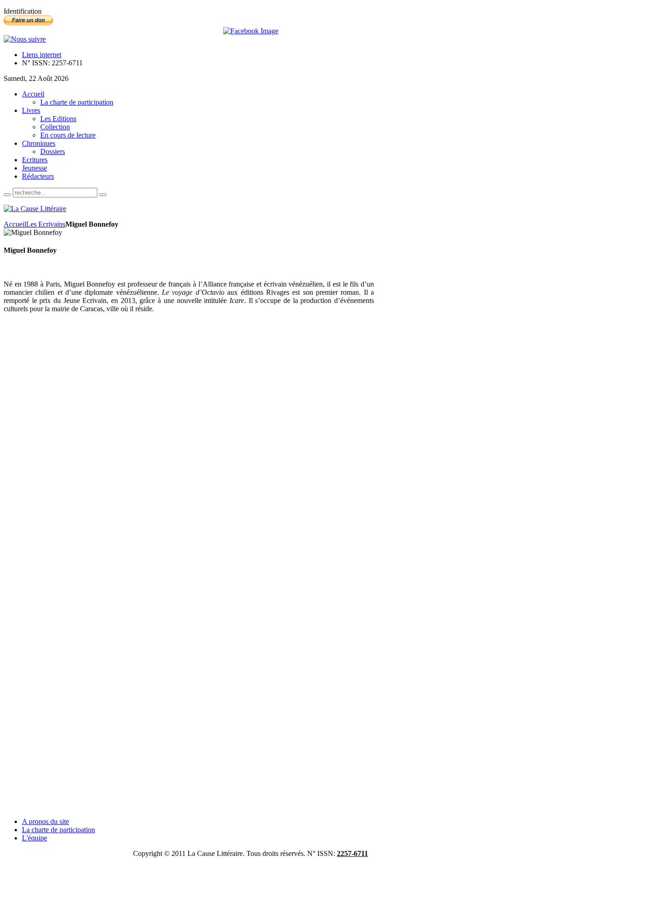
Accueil (15, 224)
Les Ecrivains (45, 224)
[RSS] (25, 39)
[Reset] (103, 194)
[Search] (7, 194)
